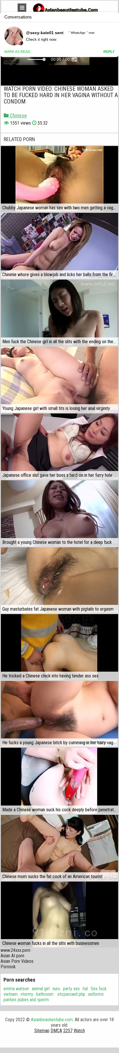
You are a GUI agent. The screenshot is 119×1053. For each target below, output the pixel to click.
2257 (67, 1030)
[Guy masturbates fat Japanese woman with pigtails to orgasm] (59, 580)
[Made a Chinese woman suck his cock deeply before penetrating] (59, 781)
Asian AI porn (12, 955)
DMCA (56, 1030)
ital (85, 988)
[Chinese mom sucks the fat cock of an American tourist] (59, 848)
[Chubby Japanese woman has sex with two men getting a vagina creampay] (59, 179)
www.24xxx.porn (15, 950)
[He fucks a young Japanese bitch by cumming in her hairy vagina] (59, 714)
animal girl (41, 988)
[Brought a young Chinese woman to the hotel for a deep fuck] (59, 513)
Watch (79, 1030)
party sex (71, 988)
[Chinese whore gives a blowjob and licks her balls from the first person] (59, 246)
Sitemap (41, 1030)
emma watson (16, 988)
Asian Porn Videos (17, 961)
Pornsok (8, 966)
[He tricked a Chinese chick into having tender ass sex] (59, 647)
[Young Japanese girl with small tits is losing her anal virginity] (59, 380)
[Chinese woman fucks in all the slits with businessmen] (59, 914)
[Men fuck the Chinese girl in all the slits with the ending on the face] (59, 313)
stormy (27, 994)
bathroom (44, 994)
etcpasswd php (70, 994)
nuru (56, 988)
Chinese (18, 115)
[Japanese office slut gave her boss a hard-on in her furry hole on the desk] (59, 446)
